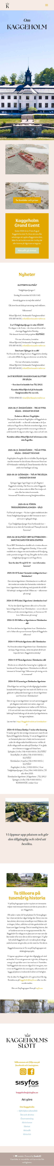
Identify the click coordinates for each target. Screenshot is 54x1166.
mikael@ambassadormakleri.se (33, 318)
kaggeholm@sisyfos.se (28, 980)
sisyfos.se (39, 988)
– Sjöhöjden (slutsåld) (27, 1111)
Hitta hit (27, 1134)
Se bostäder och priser (27, 200)
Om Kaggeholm (27, 1107)
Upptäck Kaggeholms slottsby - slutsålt (27, 191)
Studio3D (37, 1156)
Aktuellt (27, 1131)
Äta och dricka (27, 1115)
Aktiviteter (27, 1123)
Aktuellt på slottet (27, 250)
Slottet (27, 1127)
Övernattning (27, 1119)
